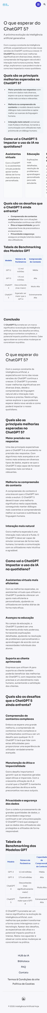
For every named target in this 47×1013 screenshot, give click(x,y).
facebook (23, 999)
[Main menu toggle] (38, 4)
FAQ (23, 967)
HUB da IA (23, 955)
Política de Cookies (24, 983)
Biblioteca (23, 961)
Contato (23, 972)
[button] (44, 4)
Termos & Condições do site (23, 979)
